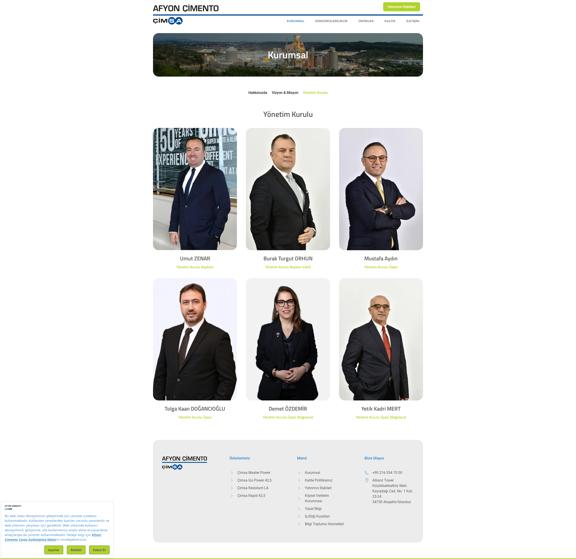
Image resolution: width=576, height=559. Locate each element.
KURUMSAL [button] (295, 21)
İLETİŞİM (412, 21)
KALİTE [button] (390, 21)
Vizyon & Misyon (285, 93)
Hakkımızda (257, 93)
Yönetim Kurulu (315, 93)
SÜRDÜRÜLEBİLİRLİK (331, 21)
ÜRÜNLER (366, 21)
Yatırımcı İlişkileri (402, 7)
